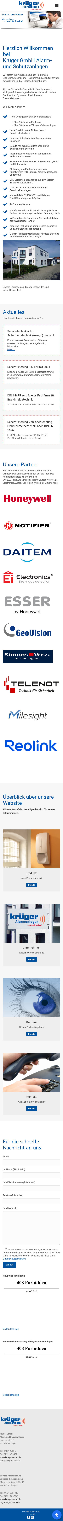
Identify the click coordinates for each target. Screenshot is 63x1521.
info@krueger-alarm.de (10, 1460)
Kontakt (31, 1096)
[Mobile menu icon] (57, 5)
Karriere (31, 1022)
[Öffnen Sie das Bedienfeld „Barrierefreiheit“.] (57, 1515)
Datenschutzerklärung (14, 1258)
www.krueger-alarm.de (10, 1457)
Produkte (32, 873)
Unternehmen (31, 947)
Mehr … (11, 349)
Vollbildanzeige (11, 1329)
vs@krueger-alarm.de (9, 1502)
